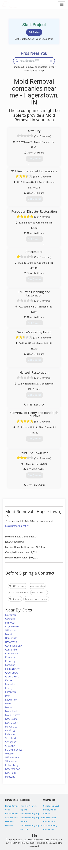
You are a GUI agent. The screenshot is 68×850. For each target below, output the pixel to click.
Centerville (11, 649)
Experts (23, 810)
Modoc (9, 707)
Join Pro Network (28, 806)
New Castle (11, 718)
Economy (10, 661)
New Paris (10, 772)
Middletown (11, 699)
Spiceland (10, 738)
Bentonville (11, 638)
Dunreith (10, 657)
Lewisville (10, 684)
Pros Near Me (11, 814)
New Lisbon (11, 722)
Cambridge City (13, 645)
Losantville (11, 692)
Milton (8, 703)
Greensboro (11, 672)
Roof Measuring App (29, 814)
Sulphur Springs (13, 749)
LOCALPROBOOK (21, 4)
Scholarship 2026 (51, 806)
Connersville (11, 653)
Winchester (11, 761)
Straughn (10, 745)
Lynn (7, 695)
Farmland (10, 665)
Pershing (10, 730)
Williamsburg (12, 757)
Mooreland (11, 711)
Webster (9, 753)
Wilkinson (10, 630)
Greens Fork (12, 676)
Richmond (10, 734)
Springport (11, 742)
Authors (46, 814)
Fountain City (12, 668)
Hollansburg (11, 765)
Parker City (11, 726)
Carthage (10, 618)
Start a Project (11, 818)
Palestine (10, 776)
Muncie (9, 634)
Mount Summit (13, 715)
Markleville (11, 615)
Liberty (9, 688)
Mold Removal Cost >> (17, 525)
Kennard (9, 680)
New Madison (12, 769)
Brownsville (11, 641)
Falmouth (10, 622)
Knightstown (12, 626)
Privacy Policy (49, 810)
